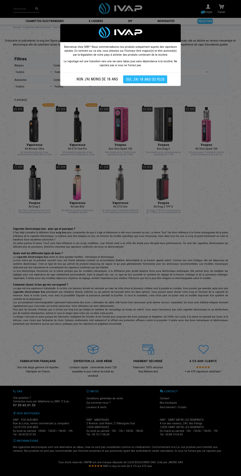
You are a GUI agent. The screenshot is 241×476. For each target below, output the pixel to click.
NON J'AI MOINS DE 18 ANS (97, 79)
